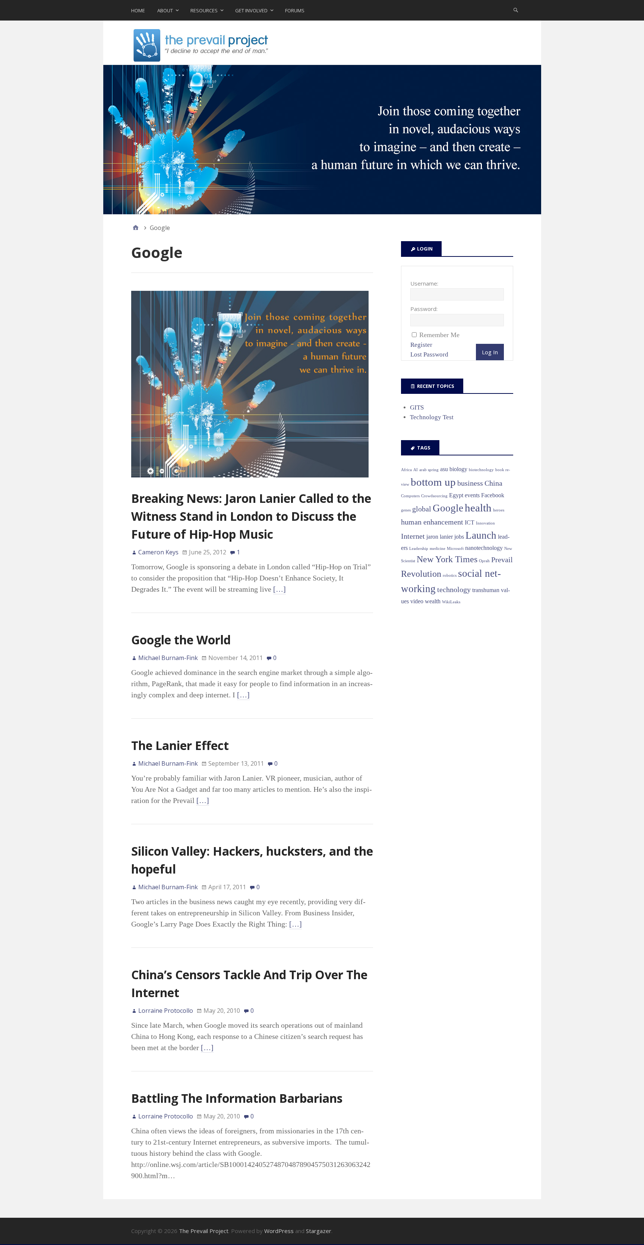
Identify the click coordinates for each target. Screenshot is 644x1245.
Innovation (485, 523)
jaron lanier (439, 536)
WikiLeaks (451, 602)
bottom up (433, 482)
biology (458, 469)
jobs (459, 536)
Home (138, 10)
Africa (406, 470)
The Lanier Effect (180, 745)
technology (454, 589)
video (416, 601)
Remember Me (439, 335)
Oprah (484, 561)
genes (406, 510)
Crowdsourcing (434, 496)
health (478, 508)
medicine (437, 549)
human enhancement (432, 522)
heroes (498, 510)
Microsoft (455, 549)
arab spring (429, 470)
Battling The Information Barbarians (236, 1098)
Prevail (502, 559)
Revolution (421, 574)
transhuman (485, 590)
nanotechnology (484, 548)
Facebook (492, 495)
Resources (204, 10)
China (493, 483)
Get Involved (251, 10)
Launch (480, 535)
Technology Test (432, 417)
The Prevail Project (203, 1231)
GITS (417, 407)
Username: (424, 283)
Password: (424, 308)
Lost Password (429, 354)
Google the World (181, 640)
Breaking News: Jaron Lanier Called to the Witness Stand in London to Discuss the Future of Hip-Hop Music (251, 516)
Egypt (456, 495)
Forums (294, 10)
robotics (450, 575)
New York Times (447, 559)
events (472, 495)
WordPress (279, 1231)
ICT (469, 522)
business (470, 483)
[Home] (135, 227)
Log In (490, 352)
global (421, 509)
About (165, 10)
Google (448, 508)
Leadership (418, 549)
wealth (433, 601)
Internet (413, 536)
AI (415, 470)
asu (444, 469)
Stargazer (318, 1231)
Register (421, 344)
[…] (279, 589)
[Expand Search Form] (516, 9)
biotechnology (481, 470)
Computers (410, 496)
